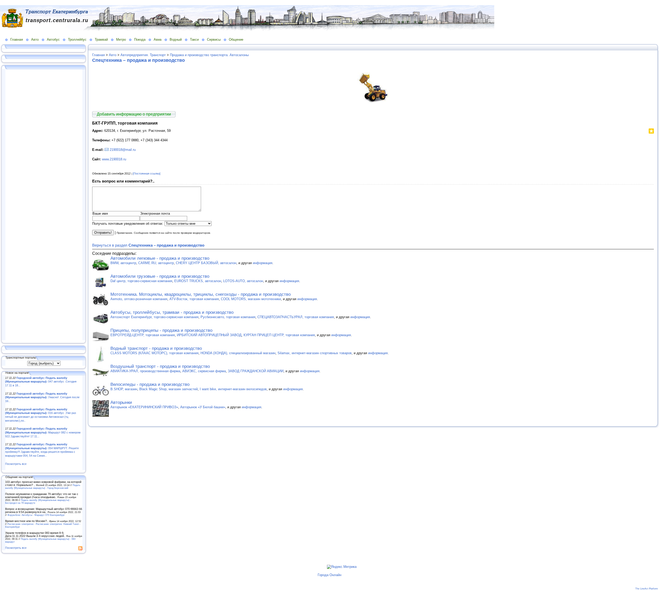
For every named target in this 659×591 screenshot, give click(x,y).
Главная (16, 39)
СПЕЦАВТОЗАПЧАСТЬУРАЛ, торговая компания (295, 317)
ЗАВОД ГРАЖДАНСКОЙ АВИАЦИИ (255, 371)
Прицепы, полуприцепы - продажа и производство (161, 330)
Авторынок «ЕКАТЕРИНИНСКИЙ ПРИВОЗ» (144, 407)
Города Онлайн (329, 575)
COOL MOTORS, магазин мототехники (251, 299)
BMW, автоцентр (123, 263)
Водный (176, 39)
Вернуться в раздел (148, 245)
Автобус (53, 39)
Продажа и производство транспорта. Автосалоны (209, 55)
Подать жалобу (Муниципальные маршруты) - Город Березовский (42, 486)
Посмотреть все (16, 463)
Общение (236, 39)
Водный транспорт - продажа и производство (156, 348)
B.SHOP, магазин (123, 389)
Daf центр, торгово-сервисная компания (141, 281)
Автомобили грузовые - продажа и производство (159, 276)
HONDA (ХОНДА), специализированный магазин (238, 353)
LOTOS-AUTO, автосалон (243, 281)
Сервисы (214, 39)
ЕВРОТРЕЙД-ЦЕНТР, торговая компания (142, 335)
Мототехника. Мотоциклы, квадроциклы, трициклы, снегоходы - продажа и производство (200, 294)
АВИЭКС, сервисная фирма (204, 371)
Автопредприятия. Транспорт (143, 55)
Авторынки (121, 402)
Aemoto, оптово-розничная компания (138, 299)
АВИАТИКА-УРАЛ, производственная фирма (145, 371)
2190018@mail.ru (123, 150)
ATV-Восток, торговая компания (194, 299)
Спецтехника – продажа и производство (138, 60)
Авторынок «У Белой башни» (202, 407)
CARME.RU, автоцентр (156, 263)
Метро (121, 39)
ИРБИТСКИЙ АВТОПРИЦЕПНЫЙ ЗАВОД (209, 335)
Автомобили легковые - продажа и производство (159, 258)
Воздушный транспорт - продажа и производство (160, 366)
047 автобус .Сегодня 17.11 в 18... (40, 381)
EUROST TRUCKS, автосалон (197, 281)
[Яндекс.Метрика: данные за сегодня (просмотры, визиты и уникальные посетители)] (342, 567)
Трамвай (101, 39)
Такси (194, 39)
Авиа (157, 39)
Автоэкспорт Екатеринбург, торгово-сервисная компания (154, 317)
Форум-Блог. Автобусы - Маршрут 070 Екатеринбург (36, 515)
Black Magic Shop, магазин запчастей (168, 389)
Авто (35, 39)
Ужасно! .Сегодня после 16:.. (42, 397)
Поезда (139, 39)
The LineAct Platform (646, 588)
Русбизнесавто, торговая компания (228, 317)
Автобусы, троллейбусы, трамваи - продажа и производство (171, 312)
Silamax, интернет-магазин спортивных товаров (315, 353)
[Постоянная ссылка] (146, 173)
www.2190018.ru (114, 159)
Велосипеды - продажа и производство (149, 384)
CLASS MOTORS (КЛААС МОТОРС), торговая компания (154, 353)
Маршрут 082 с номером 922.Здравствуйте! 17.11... (43, 432)
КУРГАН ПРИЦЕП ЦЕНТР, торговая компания (279, 335)
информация (262, 263)
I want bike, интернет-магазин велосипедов (233, 389)
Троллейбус (77, 39)
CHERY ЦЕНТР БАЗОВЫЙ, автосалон (206, 263)
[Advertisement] (43, 205)
